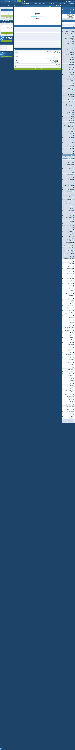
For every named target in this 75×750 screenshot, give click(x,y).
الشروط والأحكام (10, 29)
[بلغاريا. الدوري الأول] (56, 6)
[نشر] (62, 8)
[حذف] (14, 49)
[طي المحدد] (63, 24)
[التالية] (62, 12)
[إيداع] (22, 1)
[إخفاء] (62, 28)
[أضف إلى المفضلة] (62, 14)
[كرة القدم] (58, 6)
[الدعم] (1, 1)
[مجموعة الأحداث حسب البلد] (62, 24)
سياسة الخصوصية (3, 29)
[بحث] (14, 5)
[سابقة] (64, 12)
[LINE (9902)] (60, 6)
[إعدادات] (9, 1)
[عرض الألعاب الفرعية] (62, 163)
